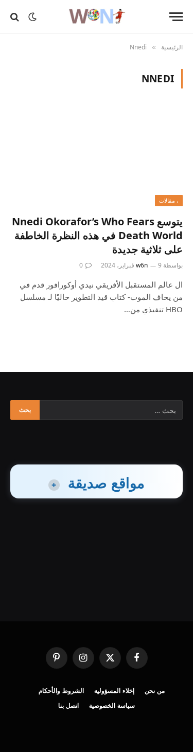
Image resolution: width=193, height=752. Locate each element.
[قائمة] (176, 16)
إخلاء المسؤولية (114, 690)
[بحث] (15, 16)
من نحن (155, 690)
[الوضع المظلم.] (32, 17)
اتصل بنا (68, 705)
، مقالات (169, 200)
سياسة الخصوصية (112, 705)
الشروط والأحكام (61, 690)
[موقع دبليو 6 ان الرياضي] (96, 16)
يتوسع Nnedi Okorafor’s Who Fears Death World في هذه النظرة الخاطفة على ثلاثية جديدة (97, 235)
